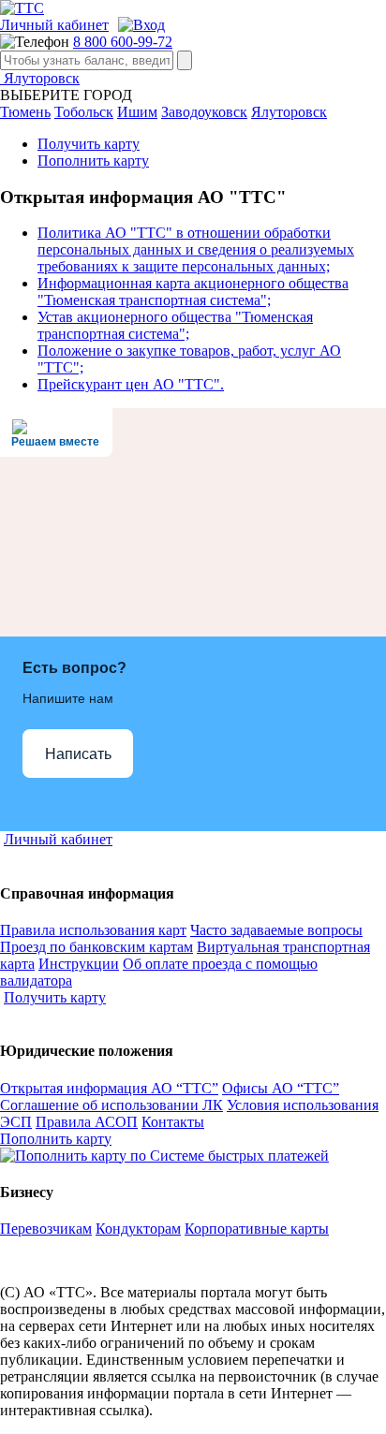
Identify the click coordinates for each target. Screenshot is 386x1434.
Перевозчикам (46, 1228)
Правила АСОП (87, 1122)
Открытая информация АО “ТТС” (109, 1088)
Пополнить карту (93, 160)
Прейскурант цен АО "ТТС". (130, 384)
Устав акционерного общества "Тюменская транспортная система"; (175, 325)
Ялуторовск (40, 78)
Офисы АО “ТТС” (280, 1088)
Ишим (137, 112)
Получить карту (88, 144)
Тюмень (25, 112)
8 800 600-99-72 (122, 42)
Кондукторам (138, 1228)
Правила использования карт (93, 930)
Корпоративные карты (257, 1228)
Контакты (172, 1122)
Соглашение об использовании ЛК (111, 1105)
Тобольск (83, 112)
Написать (78, 754)
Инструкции (78, 964)
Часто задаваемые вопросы (276, 930)
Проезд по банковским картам (96, 947)
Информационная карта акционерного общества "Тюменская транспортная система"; (193, 291)
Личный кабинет (54, 25)
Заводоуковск (204, 112)
